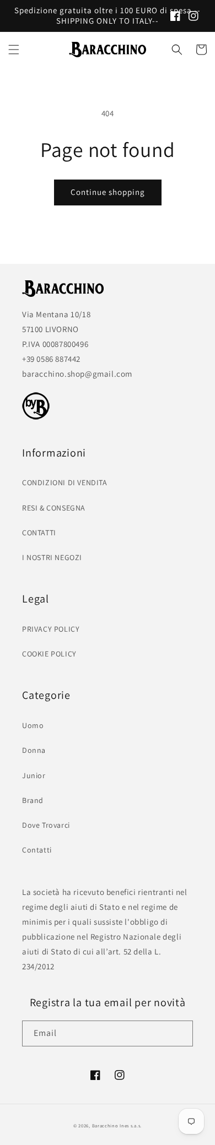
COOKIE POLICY (49, 654)
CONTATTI (39, 533)
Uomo (33, 725)
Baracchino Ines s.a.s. (117, 1125)
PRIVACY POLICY (50, 629)
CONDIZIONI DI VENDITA (65, 482)
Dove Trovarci (46, 825)
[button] (14, 49)
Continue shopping (108, 192)
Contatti (37, 850)
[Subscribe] (180, 1033)
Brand (33, 800)
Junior (34, 775)
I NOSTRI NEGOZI (52, 557)
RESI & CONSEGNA (53, 508)
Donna (34, 750)
